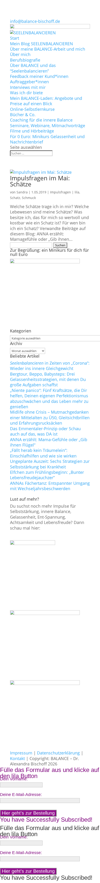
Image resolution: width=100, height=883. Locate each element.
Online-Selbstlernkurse (32, 109)
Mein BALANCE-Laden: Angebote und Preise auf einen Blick (46, 100)
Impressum (21, 753)
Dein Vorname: (14, 779)
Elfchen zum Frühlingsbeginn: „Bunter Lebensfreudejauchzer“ (47, 474)
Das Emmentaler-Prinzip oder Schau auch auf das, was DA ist (45, 431)
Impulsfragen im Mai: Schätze (40, 181)
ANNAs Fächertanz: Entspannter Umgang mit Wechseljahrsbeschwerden (50, 485)
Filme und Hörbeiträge (32, 131)
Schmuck (29, 197)
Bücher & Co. (23, 114)
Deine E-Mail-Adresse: (21, 794)
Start (14, 38)
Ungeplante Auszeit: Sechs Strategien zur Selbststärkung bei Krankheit (50, 463)
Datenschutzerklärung (58, 753)
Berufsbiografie (25, 60)
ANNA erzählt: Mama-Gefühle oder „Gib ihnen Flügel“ (48, 442)
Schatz (15, 197)
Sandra (22, 192)
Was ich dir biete (26, 92)
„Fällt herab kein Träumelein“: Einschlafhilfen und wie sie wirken (43, 452)
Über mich (20, 54)
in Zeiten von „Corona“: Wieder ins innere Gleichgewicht (50, 365)
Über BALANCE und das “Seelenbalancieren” (33, 68)
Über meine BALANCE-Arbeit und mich (47, 49)
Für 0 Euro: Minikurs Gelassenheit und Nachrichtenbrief (47, 139)
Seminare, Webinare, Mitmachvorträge (47, 125)
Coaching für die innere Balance (41, 120)
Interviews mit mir (28, 87)
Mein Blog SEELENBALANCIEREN (41, 43)
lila (77, 192)
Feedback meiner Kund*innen (39, 76)
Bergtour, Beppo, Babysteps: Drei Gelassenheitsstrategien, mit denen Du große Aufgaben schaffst (48, 379)
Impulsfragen (60, 192)
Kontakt (17, 758)
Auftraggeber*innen (29, 81)
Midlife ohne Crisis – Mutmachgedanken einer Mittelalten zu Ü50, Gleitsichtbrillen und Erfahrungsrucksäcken (50, 417)
